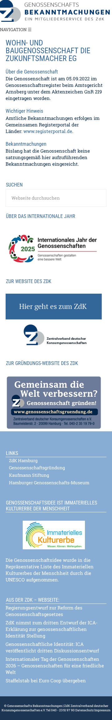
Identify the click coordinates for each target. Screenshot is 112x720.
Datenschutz (84, 710)
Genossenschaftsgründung (37, 468)
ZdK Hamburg (23, 460)
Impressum (102, 710)
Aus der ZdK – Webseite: (32, 600)
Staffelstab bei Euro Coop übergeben (46, 680)
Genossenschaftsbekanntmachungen (56, 11)
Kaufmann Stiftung (29, 475)
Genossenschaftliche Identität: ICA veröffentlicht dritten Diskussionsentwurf (52, 647)
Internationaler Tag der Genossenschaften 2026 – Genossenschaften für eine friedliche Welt (55, 665)
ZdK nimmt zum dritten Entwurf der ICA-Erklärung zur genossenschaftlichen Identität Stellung (52, 629)
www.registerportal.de (47, 131)
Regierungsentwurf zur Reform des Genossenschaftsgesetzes (44, 610)
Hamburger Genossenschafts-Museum (49, 483)
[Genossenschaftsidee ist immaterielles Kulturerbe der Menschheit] (56, 531)
